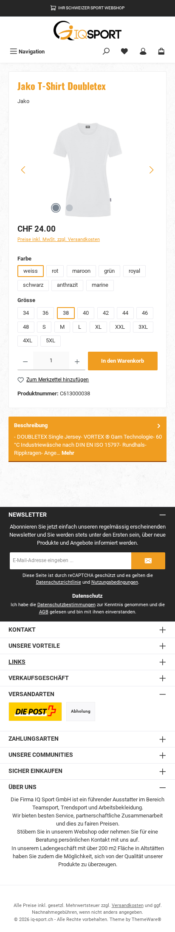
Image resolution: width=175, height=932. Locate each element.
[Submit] (148, 560)
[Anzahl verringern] (25, 361)
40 (86, 313)
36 (45, 313)
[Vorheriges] (23, 170)
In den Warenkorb (122, 361)
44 (125, 313)
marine (100, 285)
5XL (50, 340)
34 (26, 313)
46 (145, 313)
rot (55, 271)
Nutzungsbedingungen (114, 582)
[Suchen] (106, 52)
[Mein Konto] (143, 52)
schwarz (33, 285)
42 (106, 313)
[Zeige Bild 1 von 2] (55, 207)
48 (26, 327)
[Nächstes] (151, 170)
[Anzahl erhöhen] (77, 361)
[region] (87, 170)
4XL (27, 340)
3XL (143, 327)
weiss (30, 271)
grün (109, 271)
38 (66, 313)
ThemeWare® (146, 919)
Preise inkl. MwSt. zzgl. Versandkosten (58, 239)
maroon (81, 271)
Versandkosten (128, 905)
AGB (43, 612)
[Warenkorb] (161, 52)
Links (16, 662)
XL (98, 327)
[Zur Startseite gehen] (87, 30)
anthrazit (67, 285)
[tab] (87, 439)
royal (134, 271)
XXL (120, 327)
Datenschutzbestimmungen (66, 604)
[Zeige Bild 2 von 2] (69, 207)
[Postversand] (35, 711)
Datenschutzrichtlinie (58, 582)
